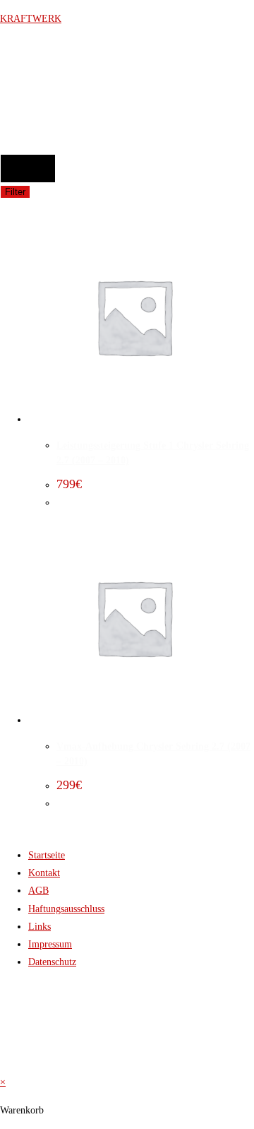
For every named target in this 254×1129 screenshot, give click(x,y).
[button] (25, 128)
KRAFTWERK (30, 18)
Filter (15, 192)
